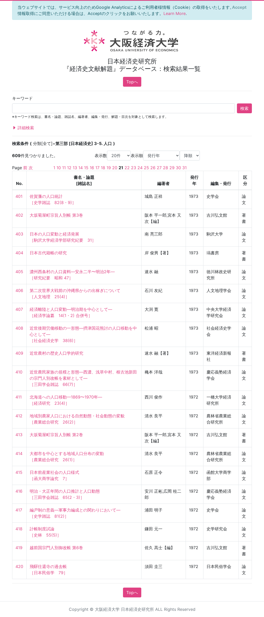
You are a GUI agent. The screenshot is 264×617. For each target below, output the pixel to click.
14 (80, 167)
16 (92, 167)
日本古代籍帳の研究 (48, 252)
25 (146, 167)
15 (86, 167)
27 (159, 167)
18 (103, 167)
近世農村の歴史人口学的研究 (56, 353)
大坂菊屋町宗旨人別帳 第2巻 (56, 434)
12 (69, 167)
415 (18, 472)
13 (75, 167)
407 (19, 309)
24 (140, 167)
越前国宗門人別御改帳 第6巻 (56, 547)
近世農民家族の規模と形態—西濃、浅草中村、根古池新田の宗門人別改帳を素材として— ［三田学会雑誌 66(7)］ (83, 378)
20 (114, 167)
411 (18, 397)
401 (18, 196)
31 (184, 167)
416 (18, 491)
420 (19, 566)
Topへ (132, 81)
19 (108, 167)
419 (18, 547)
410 (18, 372)
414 (18, 453)
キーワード (22, 98)
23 (133, 167)
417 (18, 510)
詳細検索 (25, 127)
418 (18, 528)
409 (19, 353)
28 (165, 167)
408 (19, 328)
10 (58, 167)
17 (97, 167)
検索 (244, 108)
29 (172, 167)
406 (19, 290)
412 (18, 415)
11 (64, 167)
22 (127, 167)
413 (18, 434)
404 (19, 252)
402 (19, 215)
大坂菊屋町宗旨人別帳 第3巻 (56, 215)
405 (19, 271)
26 (152, 167)
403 (19, 234)
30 (178, 167)
